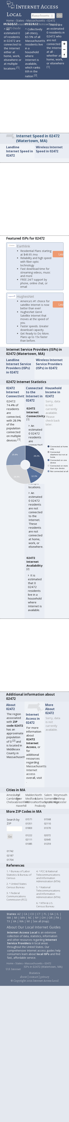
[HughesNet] (12, 298)
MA (9, 919)
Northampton (43, 803)
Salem (48, 796)
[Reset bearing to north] (64, 55)
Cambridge (13, 800)
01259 (47, 845)
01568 (47, 821)
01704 (10, 861)
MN (22, 919)
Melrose (30, 803)
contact (33, 978)
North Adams (39, 798)
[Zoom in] (64, 44)
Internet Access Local (32, 10)
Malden (29, 796)
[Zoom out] (64, 49)
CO (32, 915)
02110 (47, 825)
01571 (28, 821)
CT (39, 915)
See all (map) (41, 923)
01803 (28, 829)
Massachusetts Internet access (36, 771)
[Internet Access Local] (11, 6)
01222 (28, 837)
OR (51, 919)
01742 (10, 852)
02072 (47, 837)
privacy (44, 978)
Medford (30, 800)
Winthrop (59, 800)
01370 (47, 829)
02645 (47, 841)
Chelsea (11, 803)
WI (28, 923)
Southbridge (51, 803)
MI (15, 919)
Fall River (19, 798)
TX (8, 923)
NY (37, 919)
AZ (19, 915)
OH (44, 919)
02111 (28, 841)
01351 (28, 825)
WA (21, 923)
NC (30, 919)
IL (58, 915)
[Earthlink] (12, 246)
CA (25, 915)
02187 (10, 857)
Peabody (40, 807)
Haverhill (21, 807)
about (23, 978)
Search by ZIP (13, 823)
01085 (28, 845)
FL (45, 915)
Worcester (60, 803)
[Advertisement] (34, 96)
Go (59, 15)
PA (57, 919)
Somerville (50, 800)
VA (14, 923)
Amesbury (13, 796)
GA (51, 915)
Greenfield (22, 803)
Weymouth (60, 796)
